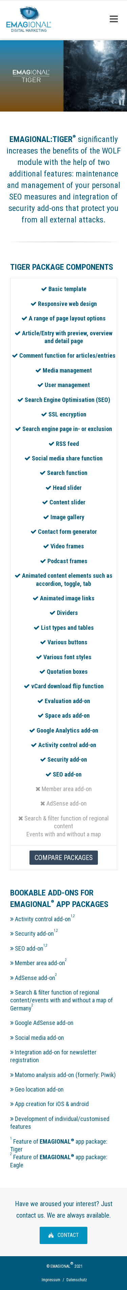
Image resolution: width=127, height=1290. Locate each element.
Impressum (51, 1279)
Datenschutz (76, 1279)
